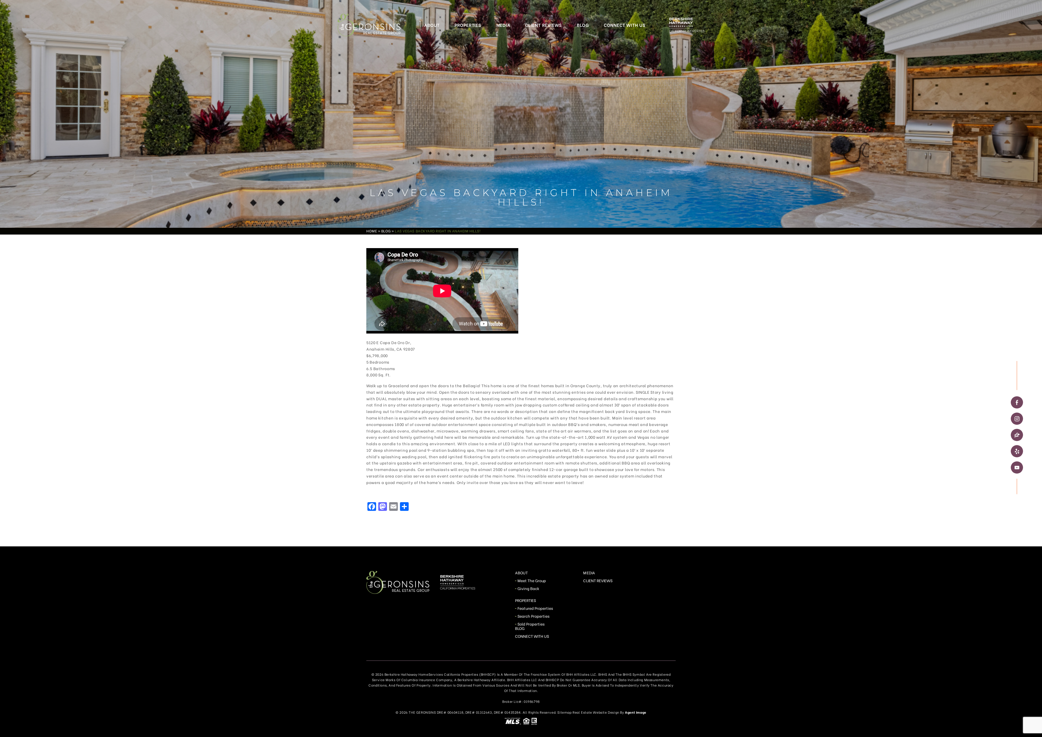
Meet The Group (531, 580)
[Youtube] (1017, 467)
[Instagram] (1017, 418)
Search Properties (533, 616)
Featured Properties (535, 608)
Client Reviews (543, 25)
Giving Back (528, 588)
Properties (468, 25)
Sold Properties (531, 624)
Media (503, 25)
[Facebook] (1017, 402)
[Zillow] (1017, 435)
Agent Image (635, 712)
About (432, 25)
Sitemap (564, 712)
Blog (583, 25)
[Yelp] (1017, 451)
